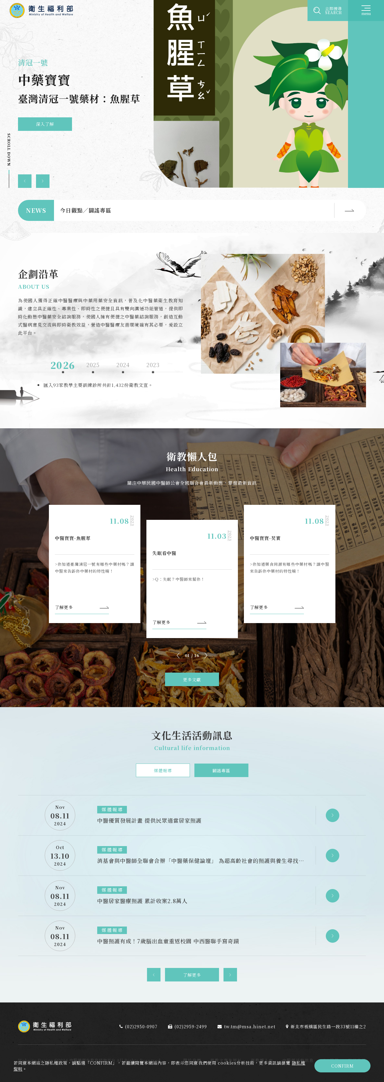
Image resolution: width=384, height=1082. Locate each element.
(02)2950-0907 (141, 1026)
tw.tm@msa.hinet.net (249, 1026)
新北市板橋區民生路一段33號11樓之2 (328, 1026)
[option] (192, 94)
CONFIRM (342, 1066)
